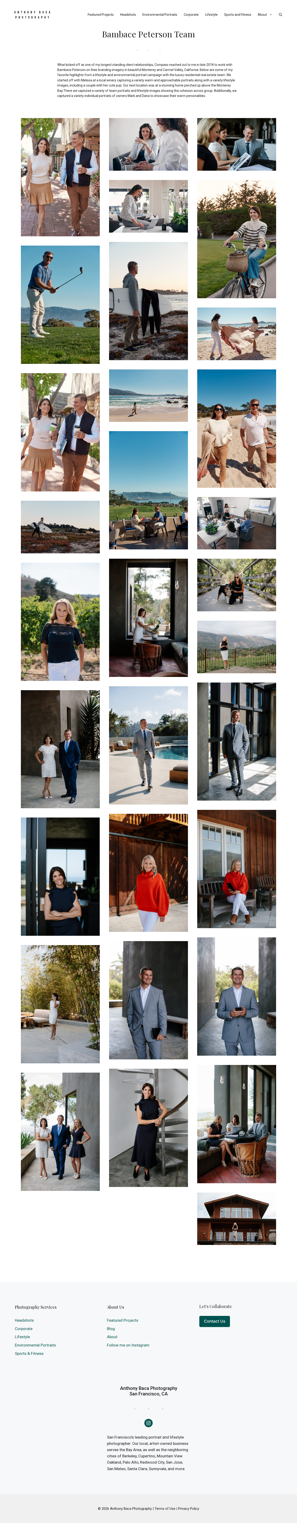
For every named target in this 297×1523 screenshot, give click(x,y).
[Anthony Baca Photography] (32, 14)
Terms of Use (165, 1509)
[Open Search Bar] (280, 14)
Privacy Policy (188, 1509)
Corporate (191, 14)
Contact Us (214, 1321)
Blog (111, 1328)
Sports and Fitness (237, 14)
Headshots (128, 14)
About (262, 14)
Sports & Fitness (29, 1353)
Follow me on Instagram (128, 1345)
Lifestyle (211, 14)
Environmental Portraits (159, 14)
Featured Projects (101, 14)
